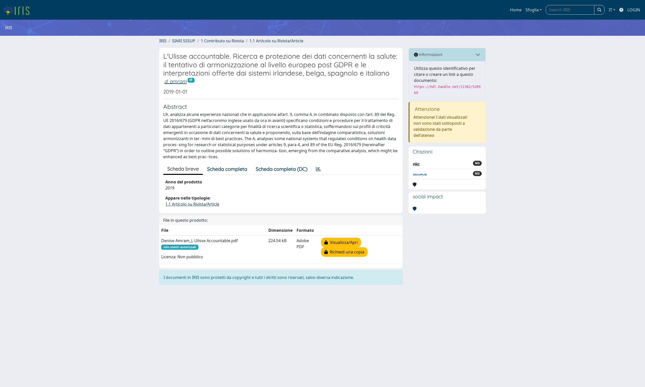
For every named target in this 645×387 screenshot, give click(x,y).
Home (516, 10)
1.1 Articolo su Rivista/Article (276, 41)
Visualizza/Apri (343, 242)
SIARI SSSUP (183, 41)
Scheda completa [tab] (227, 169)
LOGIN (633, 10)
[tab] (318, 169)
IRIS (163, 41)
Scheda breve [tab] (183, 169)
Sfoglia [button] (532, 10)
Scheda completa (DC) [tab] (281, 169)
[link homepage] (18, 10)
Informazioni (430, 54)
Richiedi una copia (346, 252)
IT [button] (610, 10)
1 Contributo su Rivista (222, 41)
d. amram (175, 81)
